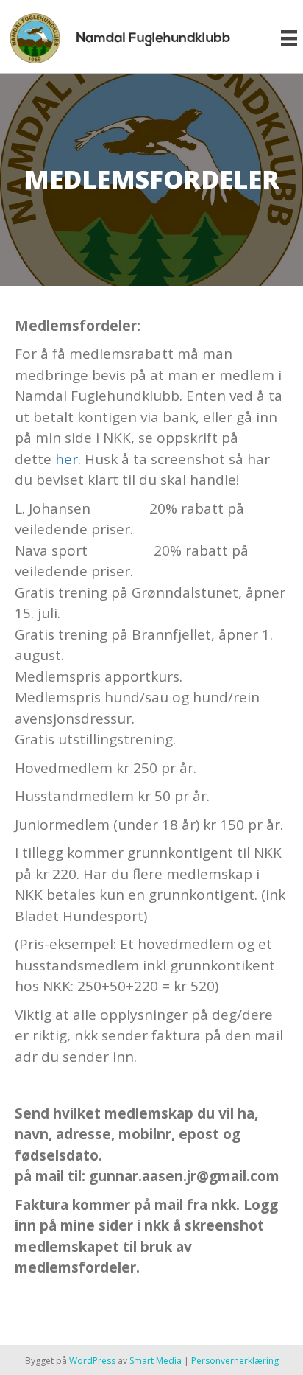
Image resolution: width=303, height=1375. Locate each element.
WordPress (92, 1360)
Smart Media (155, 1360)
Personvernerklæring (235, 1360)
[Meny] (289, 38)
